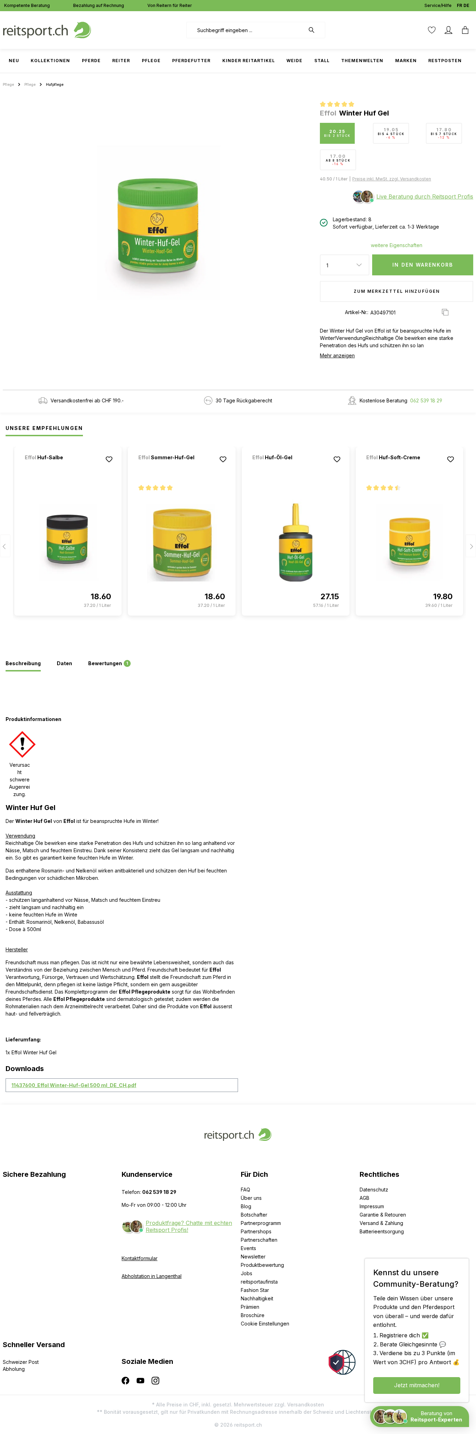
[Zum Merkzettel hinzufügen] (109, 459)
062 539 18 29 (426, 400)
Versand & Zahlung (381, 1223)
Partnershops (256, 1231)
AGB (364, 1198)
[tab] (23, 663)
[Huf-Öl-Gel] (288, 467)
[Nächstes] (471, 546)
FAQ (245, 1189)
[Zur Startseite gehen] (47, 29)
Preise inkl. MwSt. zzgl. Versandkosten (391, 178)
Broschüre (252, 1315)
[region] (158, 222)
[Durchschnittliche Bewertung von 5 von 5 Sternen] (340, 105)
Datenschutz (374, 1189)
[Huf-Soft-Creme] (402, 467)
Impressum (372, 1206)
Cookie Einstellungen (265, 1324)
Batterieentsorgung (382, 1231)
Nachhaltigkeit (257, 1298)
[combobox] (245, 30)
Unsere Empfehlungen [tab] (44, 428)
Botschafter (254, 1215)
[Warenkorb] (465, 30)
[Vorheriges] (5, 546)
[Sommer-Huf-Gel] (175, 467)
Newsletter (253, 1257)
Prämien (250, 1307)
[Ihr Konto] (448, 30)
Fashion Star (255, 1290)
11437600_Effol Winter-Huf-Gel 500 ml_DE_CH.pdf (73, 1085)
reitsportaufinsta (259, 1282)
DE (466, 5)
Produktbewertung (262, 1265)
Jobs (246, 1273)
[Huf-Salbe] (61, 467)
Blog (246, 1206)
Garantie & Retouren (383, 1215)
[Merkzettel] (431, 30)
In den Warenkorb (422, 265)
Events (248, 1248)
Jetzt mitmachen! (416, 1385)
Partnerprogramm (261, 1223)
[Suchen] (315, 30)
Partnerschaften (259, 1240)
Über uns (251, 1198)
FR (459, 5)
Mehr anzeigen (337, 355)
